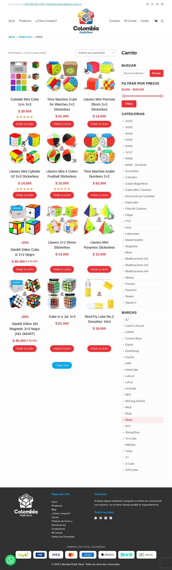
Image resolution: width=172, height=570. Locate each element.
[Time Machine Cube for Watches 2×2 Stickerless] (62, 76)
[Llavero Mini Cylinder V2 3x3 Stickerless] (25, 148)
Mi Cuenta (130, 20)
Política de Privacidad (63, 536)
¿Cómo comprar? (46, 20)
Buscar (156, 73)
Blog (54, 509)
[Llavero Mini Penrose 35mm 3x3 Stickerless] (99, 76)
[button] (10, 560)
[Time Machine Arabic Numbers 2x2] (99, 148)
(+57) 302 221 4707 (34, 4)
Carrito (145, 20)
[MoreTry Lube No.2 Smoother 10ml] (99, 294)
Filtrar (129, 103)
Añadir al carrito (24, 123)
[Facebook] (152, 4)
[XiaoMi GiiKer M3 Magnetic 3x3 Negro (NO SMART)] (25, 294)
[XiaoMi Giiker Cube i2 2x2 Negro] (25, 220)
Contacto (114, 20)
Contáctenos (58, 528)
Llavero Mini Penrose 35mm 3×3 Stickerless (99, 104)
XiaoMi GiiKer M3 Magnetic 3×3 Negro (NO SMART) (25, 329)
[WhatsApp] (147, 4)
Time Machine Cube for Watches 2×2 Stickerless (62, 104)
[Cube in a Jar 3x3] (62, 294)
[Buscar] (162, 21)
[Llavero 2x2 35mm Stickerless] (62, 220)
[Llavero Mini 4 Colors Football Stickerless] (62, 148)
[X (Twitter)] (157, 4)
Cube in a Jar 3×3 (62, 316)
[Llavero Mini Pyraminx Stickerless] (99, 220)
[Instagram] (162, 4)
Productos (25, 20)
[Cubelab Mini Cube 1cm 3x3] (25, 76)
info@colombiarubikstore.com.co (64, 4)
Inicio (12, 20)
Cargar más (62, 365)
